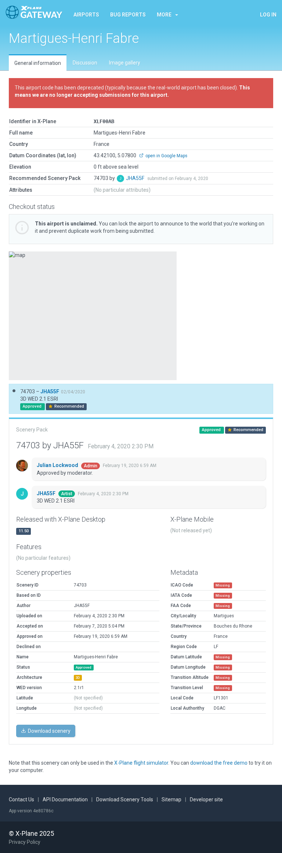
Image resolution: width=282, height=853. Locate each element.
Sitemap (171, 799)
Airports (86, 15)
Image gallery (124, 63)
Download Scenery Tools (124, 799)
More (164, 15)
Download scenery (48, 731)
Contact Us (21, 799)
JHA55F (135, 178)
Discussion (85, 63)
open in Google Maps (165, 155)
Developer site (206, 799)
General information (37, 63)
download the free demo (218, 763)
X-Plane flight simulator (141, 763)
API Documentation (65, 799)
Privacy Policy (24, 842)
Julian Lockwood (58, 465)
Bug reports (128, 15)
